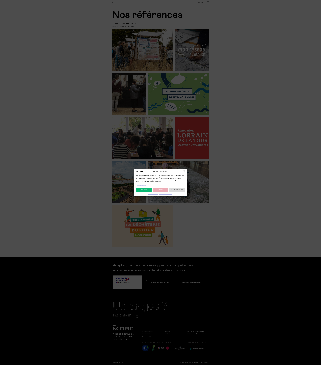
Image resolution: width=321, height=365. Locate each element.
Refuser (160, 189)
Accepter (144, 189)
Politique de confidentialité (165, 194)
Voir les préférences (177, 189)
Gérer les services (141, 185)
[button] (184, 171)
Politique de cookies (153, 194)
